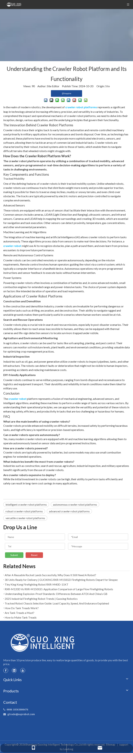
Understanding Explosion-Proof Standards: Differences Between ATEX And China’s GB (56, 593)
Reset (34, 555)
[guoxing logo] (43, 642)
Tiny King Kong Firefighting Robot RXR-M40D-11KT (36, 584)
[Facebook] (5, 670)
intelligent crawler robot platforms (26, 504)
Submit (14, 555)
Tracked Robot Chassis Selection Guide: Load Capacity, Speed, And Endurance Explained (57, 603)
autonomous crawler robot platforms (75, 504)
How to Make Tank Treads (21, 617)
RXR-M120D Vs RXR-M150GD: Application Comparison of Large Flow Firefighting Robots (59, 589)
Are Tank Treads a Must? (19, 612)
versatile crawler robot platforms (25, 518)
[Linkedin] (14, 670)
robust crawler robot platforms (24, 511)
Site (107, 86)
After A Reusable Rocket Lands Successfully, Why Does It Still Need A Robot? (50, 575)
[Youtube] (22, 670)
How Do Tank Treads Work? (22, 608)
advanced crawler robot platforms (69, 511)
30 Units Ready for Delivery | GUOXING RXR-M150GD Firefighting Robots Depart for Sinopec (61, 579)
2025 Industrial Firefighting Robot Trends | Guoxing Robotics (41, 598)
